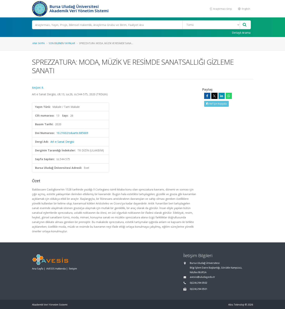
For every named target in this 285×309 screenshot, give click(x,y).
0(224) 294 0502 (198, 282)
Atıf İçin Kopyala (218, 103)
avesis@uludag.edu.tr (202, 277)
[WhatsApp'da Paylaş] (229, 96)
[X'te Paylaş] (214, 96)
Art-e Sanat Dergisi (62, 141)
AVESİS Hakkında (56, 268)
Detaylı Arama (241, 32)
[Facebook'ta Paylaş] (207, 96)
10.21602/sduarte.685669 (72, 133)
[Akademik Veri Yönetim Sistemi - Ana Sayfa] (40, 8)
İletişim (73, 268)
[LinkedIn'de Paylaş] (221, 96)
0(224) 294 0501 (198, 289)
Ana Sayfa (38, 43)
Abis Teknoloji (236, 304)
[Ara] (244, 25)
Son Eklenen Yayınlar (62, 43)
